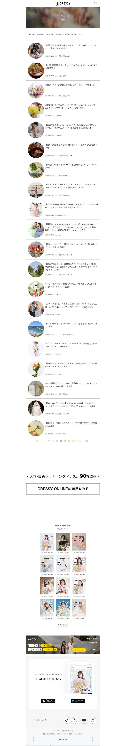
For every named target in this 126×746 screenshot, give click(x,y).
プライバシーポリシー (62, 734)
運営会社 (45, 734)
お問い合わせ (63, 739)
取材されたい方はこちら (77, 734)
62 (84, 441)
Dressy (63, 3)
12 (65, 441)
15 (76, 441)
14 (73, 441)
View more (63, 625)
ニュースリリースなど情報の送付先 (63, 731)
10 (57, 441)
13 (69, 441)
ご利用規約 (52, 734)
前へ (38, 441)
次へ (88, 441)
